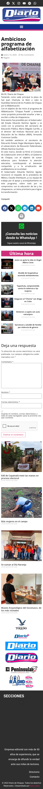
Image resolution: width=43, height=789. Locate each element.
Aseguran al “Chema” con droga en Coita (28, 300)
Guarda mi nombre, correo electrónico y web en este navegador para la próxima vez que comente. (21, 416)
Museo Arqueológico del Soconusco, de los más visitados (21, 609)
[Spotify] (29, 3)
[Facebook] (8, 3)
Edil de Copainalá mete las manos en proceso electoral (20, 477)
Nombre (5, 392)
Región (6, 57)
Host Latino (35, 786)
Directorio (34, 772)
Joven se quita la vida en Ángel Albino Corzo (28, 261)
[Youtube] (24, 3)
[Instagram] (19, 3)
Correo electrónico (10, 402)
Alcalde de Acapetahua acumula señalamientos (28, 274)
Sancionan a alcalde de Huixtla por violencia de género (28, 326)
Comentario (7, 362)
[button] (21, 26)
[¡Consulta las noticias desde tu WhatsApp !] (21, 226)
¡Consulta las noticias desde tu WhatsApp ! (21, 236)
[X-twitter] (13, 3)
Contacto (34, 776)
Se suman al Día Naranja (13, 564)
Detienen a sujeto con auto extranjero (28, 313)
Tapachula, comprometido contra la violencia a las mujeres (28, 288)
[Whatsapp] (35, 3)
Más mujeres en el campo (14, 521)
